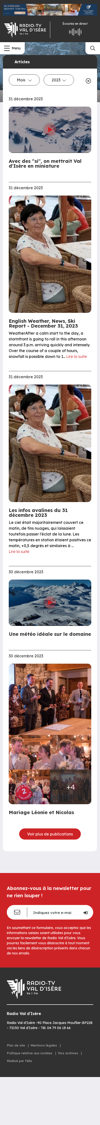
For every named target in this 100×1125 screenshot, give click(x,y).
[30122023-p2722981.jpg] (29, 787)
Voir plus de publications (50, 834)
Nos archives (68, 1053)
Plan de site (16, 1045)
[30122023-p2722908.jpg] (29, 752)
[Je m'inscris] (85, 912)
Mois (21, 80)
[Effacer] (87, 81)
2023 (56, 80)
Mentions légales (44, 1045)
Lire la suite (76, 356)
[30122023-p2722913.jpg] (70, 752)
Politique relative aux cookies (30, 1053)
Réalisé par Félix (19, 1061)
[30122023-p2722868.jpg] (50, 699)
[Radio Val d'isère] (25, 29)
